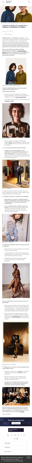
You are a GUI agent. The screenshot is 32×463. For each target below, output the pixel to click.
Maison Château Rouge (21, 97)
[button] (8, 31)
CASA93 (20, 371)
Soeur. (12, 101)
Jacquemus (7, 101)
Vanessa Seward (16, 316)
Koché (10, 142)
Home (3, 5)
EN (17, 439)
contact (22, 412)
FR (14, 439)
